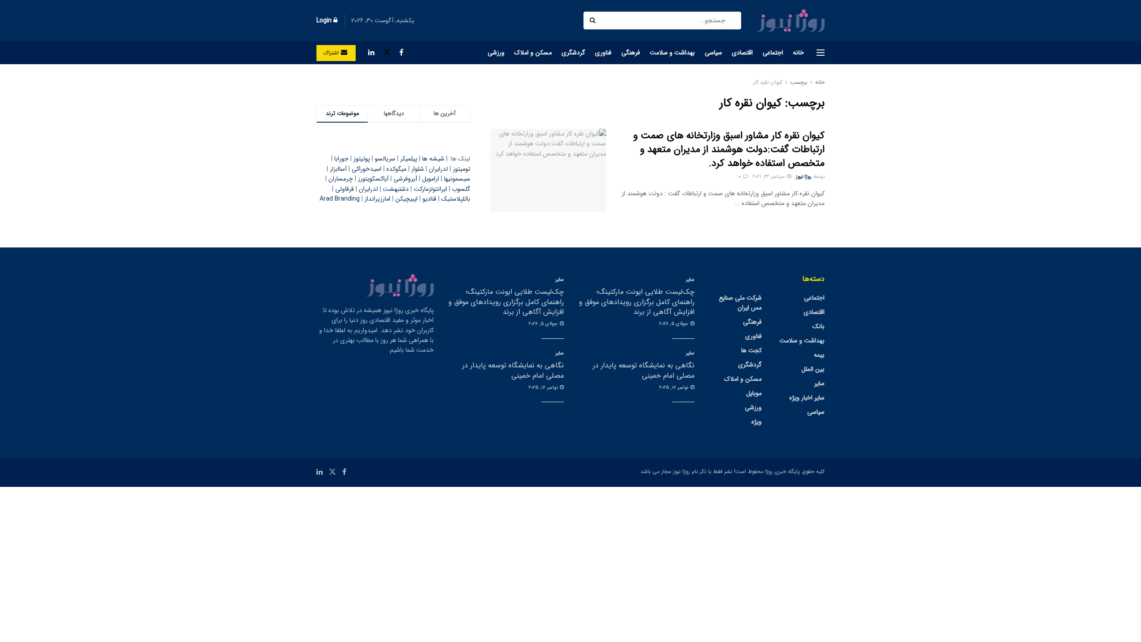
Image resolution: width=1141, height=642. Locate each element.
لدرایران (438, 169)
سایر (819, 383)
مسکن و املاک (533, 53)
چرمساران (340, 179)
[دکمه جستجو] (593, 20)
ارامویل (430, 179)
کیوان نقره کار (767, 82)
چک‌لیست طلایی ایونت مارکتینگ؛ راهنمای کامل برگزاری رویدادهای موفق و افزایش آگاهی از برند (636, 301)
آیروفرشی (405, 179)
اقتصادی (742, 53)
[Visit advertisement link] (393, 82)
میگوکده (396, 169)
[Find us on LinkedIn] (371, 52)
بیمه (819, 355)
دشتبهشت (396, 189)
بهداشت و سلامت (672, 53)
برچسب (798, 82)
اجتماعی (773, 53)
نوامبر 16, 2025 (674, 387)
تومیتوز (461, 169)
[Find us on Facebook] (401, 52)
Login (324, 20)
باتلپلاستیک (455, 199)
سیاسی (713, 53)
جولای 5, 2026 (674, 324)
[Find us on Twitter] (386, 52)
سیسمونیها (457, 179)
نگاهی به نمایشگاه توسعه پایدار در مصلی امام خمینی (643, 370)
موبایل (754, 393)
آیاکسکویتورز (373, 179)
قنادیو (429, 199)
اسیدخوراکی (367, 169)
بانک (819, 326)
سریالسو (385, 159)
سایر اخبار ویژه (807, 398)
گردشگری (573, 53)
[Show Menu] (821, 52)
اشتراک (332, 53)
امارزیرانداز (377, 199)
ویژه (756, 422)
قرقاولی (344, 189)
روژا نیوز (804, 177)
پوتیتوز (361, 159)
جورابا (341, 159)
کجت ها (751, 350)
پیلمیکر (408, 159)
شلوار (417, 169)
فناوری (603, 53)
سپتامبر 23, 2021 (769, 177)
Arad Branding (340, 199)
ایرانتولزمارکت (430, 189)
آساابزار (338, 169)
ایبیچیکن (406, 199)
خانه (798, 53)
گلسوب (461, 189)
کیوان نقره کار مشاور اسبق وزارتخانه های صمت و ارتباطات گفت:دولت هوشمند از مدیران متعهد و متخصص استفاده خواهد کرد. (729, 149)
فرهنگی (630, 53)
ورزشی (496, 53)
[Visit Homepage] (791, 20)
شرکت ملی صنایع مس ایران (740, 303)
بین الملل (813, 369)
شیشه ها (433, 159)
